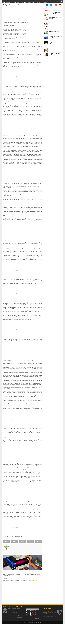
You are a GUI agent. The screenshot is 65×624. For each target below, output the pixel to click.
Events (51, 1)
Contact (21, 606)
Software (38, 1)
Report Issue (49, 608)
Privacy (12, 606)
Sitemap (16, 606)
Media (45, 1)
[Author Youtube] (39, 552)
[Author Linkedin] (36, 552)
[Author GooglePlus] (37, 552)
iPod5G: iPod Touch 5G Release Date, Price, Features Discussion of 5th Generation (54, 32)
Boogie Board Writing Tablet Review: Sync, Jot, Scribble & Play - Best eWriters (54, 42)
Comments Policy (34, 580)
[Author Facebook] (32, 552)
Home (4, 606)
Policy (8, 606)
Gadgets (16, 1)
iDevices (23, 1)
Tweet (15, 541)
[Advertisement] (22, 14)
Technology (9, 1)
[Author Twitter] (34, 552)
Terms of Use (45, 608)
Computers (31, 1)
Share (7, 541)
